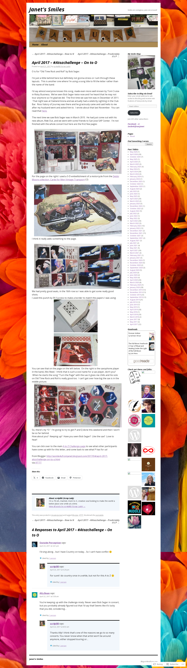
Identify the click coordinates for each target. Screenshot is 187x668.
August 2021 (134, 240)
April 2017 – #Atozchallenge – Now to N (53, 53)
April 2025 (134, 162)
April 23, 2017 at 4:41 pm (49, 546)
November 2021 (136, 233)
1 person (52, 558)
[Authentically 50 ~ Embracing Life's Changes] (134, 522)
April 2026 (134, 154)
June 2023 (133, 194)
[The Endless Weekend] (148, 450)
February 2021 (135, 255)
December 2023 (136, 181)
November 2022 (136, 206)
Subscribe (134, 113)
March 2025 (134, 164)
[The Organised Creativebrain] (134, 478)
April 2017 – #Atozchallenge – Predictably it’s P (99, 55)
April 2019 (134, 309)
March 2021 (134, 253)
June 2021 (133, 245)
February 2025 (135, 166)
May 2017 (133, 322)
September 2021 (136, 238)
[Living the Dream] (134, 378)
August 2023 (134, 189)
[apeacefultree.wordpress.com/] (148, 465)
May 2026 (133, 152)
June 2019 (133, 304)
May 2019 (133, 307)
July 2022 (133, 213)
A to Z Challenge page (74, 446)
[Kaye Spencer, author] (148, 377)
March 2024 (134, 174)
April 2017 (134, 324)
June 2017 (133, 319)
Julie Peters (134, 353)
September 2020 (136, 268)
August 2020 (134, 270)
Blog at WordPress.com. (149, 661)
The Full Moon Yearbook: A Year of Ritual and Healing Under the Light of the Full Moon (138, 347)
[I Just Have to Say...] (134, 436)
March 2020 (134, 282)
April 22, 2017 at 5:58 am (49, 596)
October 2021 (135, 235)
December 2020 (136, 260)
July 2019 (133, 302)
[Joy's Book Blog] (148, 392)
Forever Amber (134, 333)
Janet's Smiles (46, 9)
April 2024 (134, 171)
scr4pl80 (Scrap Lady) (62, 66)
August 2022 (134, 211)
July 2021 (133, 243)
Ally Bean (45, 593)
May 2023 (133, 196)
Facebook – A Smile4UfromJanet (136, 125)
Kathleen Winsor (135, 336)
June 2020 (133, 275)
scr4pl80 (54, 566)
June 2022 (133, 216)
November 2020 (136, 263)
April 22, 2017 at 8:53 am (59, 627)
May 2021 (133, 248)
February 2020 (135, 285)
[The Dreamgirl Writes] (148, 509)
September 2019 (136, 297)
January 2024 (135, 179)
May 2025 (133, 159)
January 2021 (135, 258)
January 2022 (135, 228)
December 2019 (136, 290)
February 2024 (135, 176)
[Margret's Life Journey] (148, 494)
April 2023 (134, 199)
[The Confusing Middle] (134, 507)
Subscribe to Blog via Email (140, 93)
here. (44, 110)
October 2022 (135, 208)
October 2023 (135, 184)
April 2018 (134, 314)
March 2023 (134, 201)
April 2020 (134, 280)
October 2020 (135, 265)
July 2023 (133, 191)
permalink (99, 515)
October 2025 (135, 157)
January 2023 (135, 203)
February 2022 (135, 226)
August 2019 (134, 300)
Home (35, 44)
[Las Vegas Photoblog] (134, 464)
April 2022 (134, 221)
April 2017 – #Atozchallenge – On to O (64, 62)
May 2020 (133, 277)
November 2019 (136, 292)
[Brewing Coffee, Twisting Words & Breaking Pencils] (134, 406)
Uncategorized (57, 515)
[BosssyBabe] (134, 421)
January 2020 (135, 287)
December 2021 (136, 231)
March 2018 (134, 317)
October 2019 (135, 295)
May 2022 (133, 218)
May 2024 (133, 169)
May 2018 (133, 312)
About (44, 44)
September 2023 (136, 186)
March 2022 (134, 223)
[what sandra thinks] (134, 450)
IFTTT (38, 462)
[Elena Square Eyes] (148, 406)
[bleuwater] (148, 480)
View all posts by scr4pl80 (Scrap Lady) (67, 506)
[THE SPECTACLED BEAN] (148, 421)
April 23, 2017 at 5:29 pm (59, 570)
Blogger (75, 515)
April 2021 (134, 250)
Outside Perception (50, 542)
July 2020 (133, 272)
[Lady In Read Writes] (134, 493)
